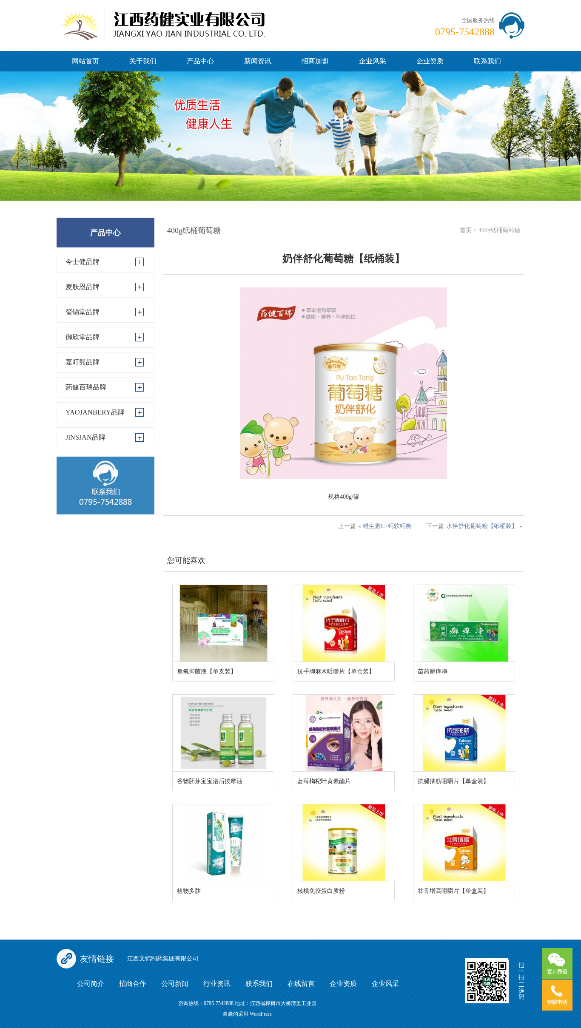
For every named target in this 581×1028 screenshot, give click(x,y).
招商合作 (132, 983)
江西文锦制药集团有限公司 (163, 958)
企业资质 (430, 61)
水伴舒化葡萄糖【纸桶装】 (482, 526)
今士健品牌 (83, 261)
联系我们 (487, 61)
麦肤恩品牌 (83, 286)
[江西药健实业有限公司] (163, 19)
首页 (466, 230)
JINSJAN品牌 (85, 437)
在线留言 (301, 983)
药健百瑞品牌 (86, 387)
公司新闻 (174, 983)
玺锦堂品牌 (83, 311)
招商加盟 (315, 61)
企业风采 (372, 61)
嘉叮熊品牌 (83, 362)
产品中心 (200, 61)
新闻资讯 (257, 61)
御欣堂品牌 (83, 337)
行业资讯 (217, 983)
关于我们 (143, 61)
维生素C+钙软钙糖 (387, 526)
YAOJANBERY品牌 (95, 412)
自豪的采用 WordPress (247, 1014)
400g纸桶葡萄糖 (499, 230)
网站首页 (85, 61)
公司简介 (90, 983)
